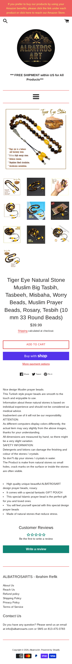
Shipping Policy (12, 598)
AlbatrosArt (35, 650)
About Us (8, 585)
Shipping (22, 330)
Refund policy (11, 593)
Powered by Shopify (50, 650)
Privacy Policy (11, 602)
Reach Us (9, 589)
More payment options (36, 363)
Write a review (36, 549)
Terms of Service (13, 606)
